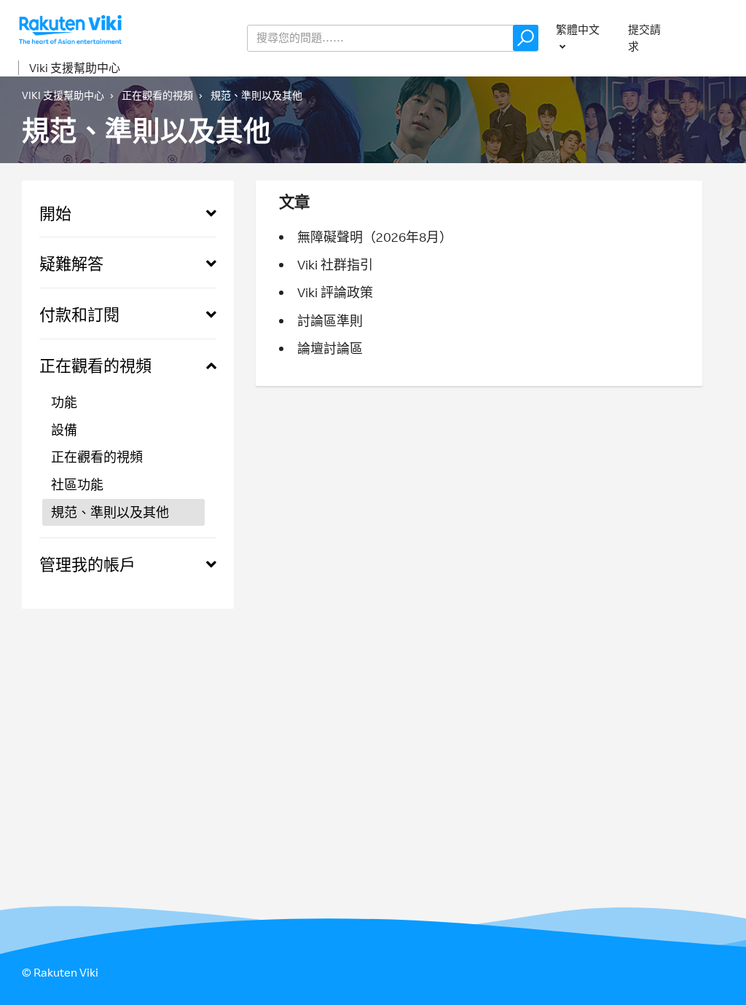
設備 (64, 430)
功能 (64, 402)
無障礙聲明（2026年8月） (374, 237)
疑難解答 (71, 263)
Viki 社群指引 (335, 264)
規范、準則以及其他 (256, 95)
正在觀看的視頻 (157, 95)
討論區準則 (330, 320)
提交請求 (644, 38)
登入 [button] (714, 37)
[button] (525, 38)
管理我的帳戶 (87, 564)
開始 (55, 213)
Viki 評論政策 (335, 292)
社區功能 (77, 484)
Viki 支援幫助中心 (74, 67)
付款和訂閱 (79, 314)
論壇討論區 (330, 348)
